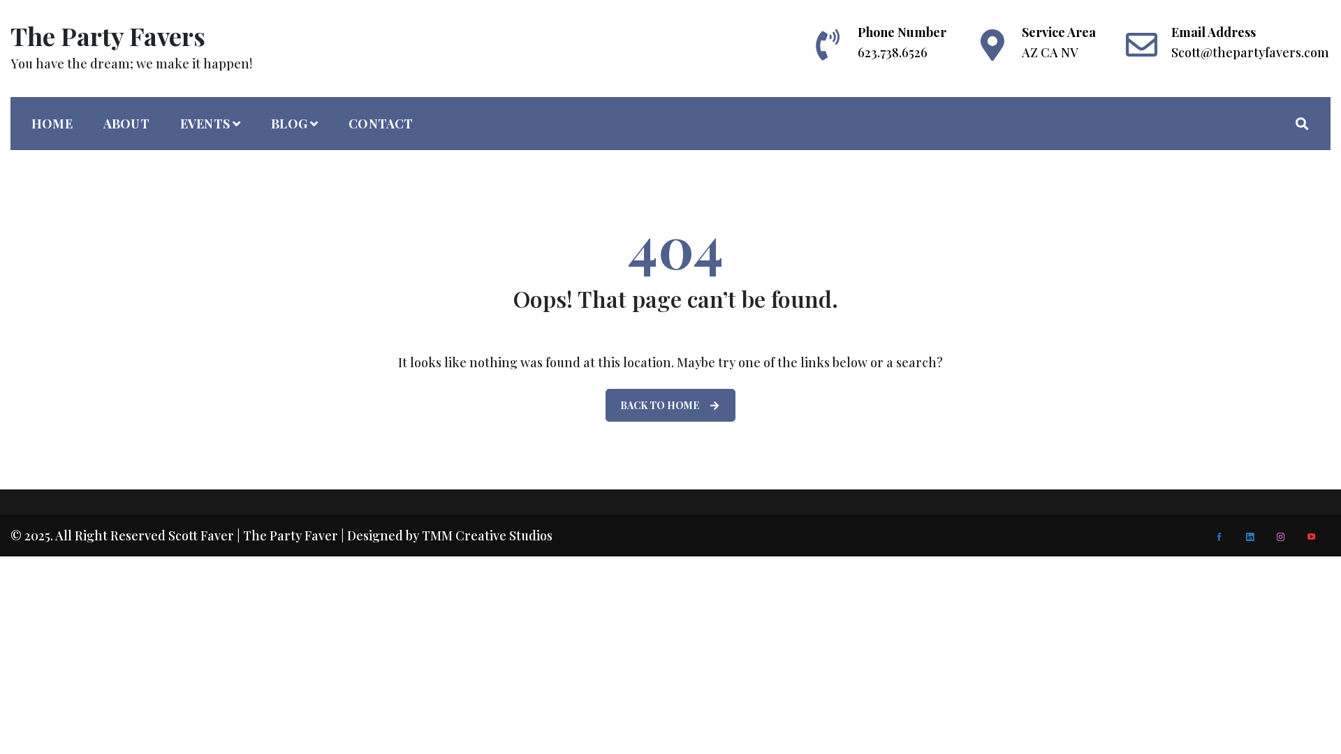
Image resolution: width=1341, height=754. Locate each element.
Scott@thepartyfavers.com (1250, 52)
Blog (289, 123)
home (52, 123)
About (126, 123)
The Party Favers (107, 35)
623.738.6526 (893, 52)
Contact (381, 123)
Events (205, 123)
